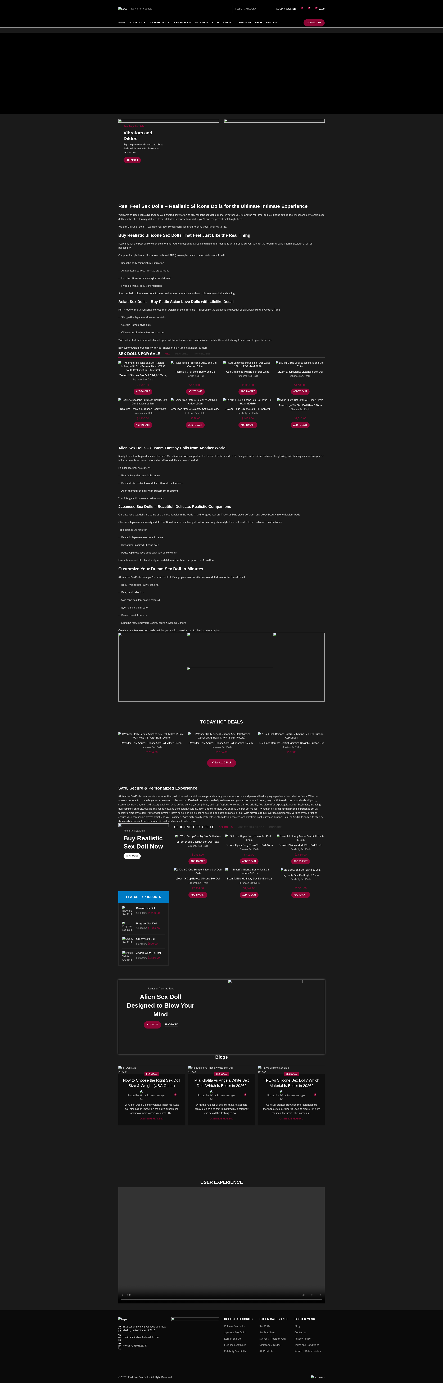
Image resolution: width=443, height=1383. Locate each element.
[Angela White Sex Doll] (128, 956)
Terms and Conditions (307, 1345)
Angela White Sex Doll (148, 952)
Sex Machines (267, 1332)
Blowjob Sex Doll (145, 908)
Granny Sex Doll (145, 938)
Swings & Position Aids (272, 1339)
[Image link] (122, 1319)
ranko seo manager (154, 1095)
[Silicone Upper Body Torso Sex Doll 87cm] (249, 838)
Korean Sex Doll (195, 376)
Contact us (301, 1332)
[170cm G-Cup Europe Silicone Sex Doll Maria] (198, 871)
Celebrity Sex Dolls (195, 413)
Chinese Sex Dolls (300, 409)
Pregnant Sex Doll (146, 923)
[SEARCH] (266, 9)
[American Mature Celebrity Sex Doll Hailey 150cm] (195, 401)
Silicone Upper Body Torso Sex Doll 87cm (249, 845)
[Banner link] (274, 152)
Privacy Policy (303, 1339)
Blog (297, 1326)
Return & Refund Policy (308, 1351)
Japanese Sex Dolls (143, 380)
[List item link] (142, 1337)
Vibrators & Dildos (291, 747)
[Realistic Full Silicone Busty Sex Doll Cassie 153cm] (195, 364)
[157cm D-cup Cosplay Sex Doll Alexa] (198, 836)
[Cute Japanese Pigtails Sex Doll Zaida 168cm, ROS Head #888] (247, 364)
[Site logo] (122, 9)
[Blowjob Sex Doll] (128, 911)
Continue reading (152, 1119)
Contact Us (314, 23)
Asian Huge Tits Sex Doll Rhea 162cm (300, 405)
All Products (266, 1351)
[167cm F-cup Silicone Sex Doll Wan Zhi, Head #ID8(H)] (247, 401)
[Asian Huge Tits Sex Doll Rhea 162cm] (300, 400)
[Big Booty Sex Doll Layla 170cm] (301, 870)
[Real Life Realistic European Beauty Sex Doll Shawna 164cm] (142, 401)
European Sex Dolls (143, 413)
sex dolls (151, 1074)
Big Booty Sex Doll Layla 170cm (300, 875)
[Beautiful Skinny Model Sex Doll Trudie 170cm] (301, 838)
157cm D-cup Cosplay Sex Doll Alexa (198, 841)
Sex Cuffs (264, 1326)
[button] (143, 392)
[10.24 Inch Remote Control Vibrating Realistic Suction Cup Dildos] (291, 736)
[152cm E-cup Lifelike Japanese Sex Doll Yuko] (300, 364)
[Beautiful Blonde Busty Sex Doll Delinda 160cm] (249, 871)
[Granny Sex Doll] (128, 941)
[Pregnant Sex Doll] (128, 927)
